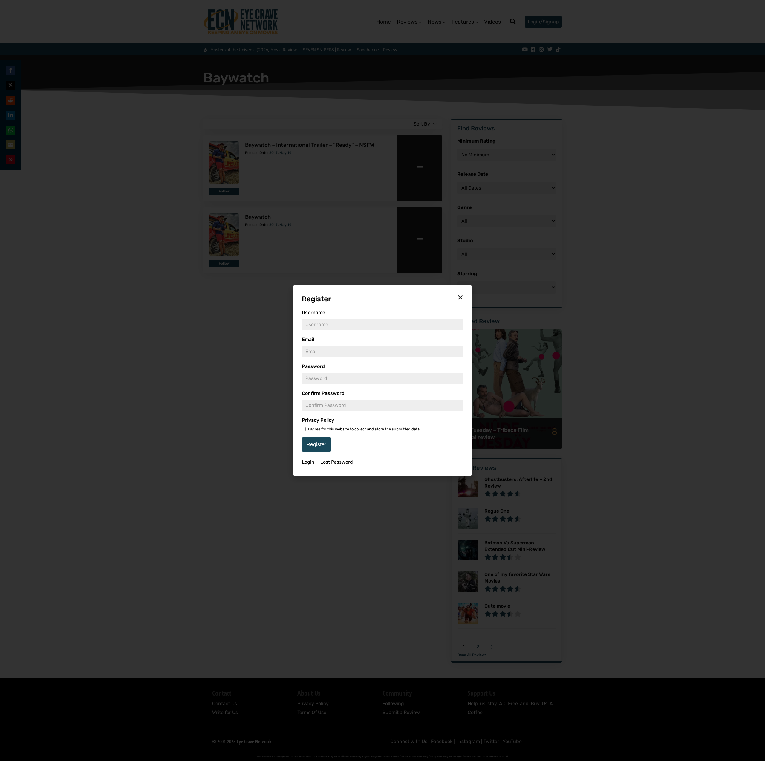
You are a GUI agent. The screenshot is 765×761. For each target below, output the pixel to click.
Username (313, 312)
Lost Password (336, 462)
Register (316, 444)
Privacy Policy (318, 420)
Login (308, 462)
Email (308, 339)
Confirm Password (323, 393)
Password (313, 366)
